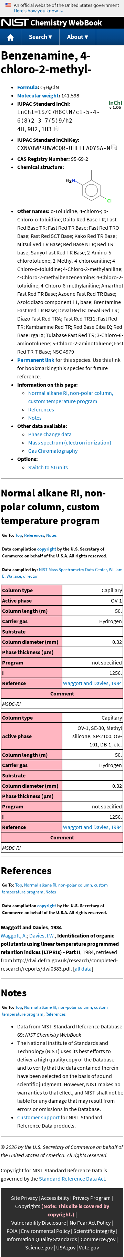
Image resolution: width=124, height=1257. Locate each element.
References (41, 409)
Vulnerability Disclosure (38, 1222)
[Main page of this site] (10, 37)
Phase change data (50, 434)
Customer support (38, 1117)
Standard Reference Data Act (72, 1178)
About (75, 37)
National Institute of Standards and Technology (15, 22)
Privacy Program (92, 1197)
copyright (46, 549)
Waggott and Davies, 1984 (92, 683)
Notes (35, 417)
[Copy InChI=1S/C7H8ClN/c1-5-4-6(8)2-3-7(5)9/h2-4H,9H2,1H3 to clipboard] (56, 130)
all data (83, 968)
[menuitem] (10, 37)
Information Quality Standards (42, 1239)
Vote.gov (89, 1247)
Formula (27, 87)
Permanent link (35, 359)
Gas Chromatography (53, 450)
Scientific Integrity (94, 1230)
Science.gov (39, 1247)
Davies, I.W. (42, 935)
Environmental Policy (45, 1230)
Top (18, 535)
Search (38, 37)
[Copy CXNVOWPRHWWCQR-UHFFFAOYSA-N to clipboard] (114, 149)
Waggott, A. (14, 935)
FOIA (12, 1230)
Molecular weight (38, 95)
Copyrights (27, 1206)
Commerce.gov (98, 1239)
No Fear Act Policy (90, 1222)
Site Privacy (24, 1197)
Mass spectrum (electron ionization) (69, 442)
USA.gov (65, 1247)
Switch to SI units (48, 467)
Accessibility (55, 1197)
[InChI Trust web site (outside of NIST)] (115, 108)
